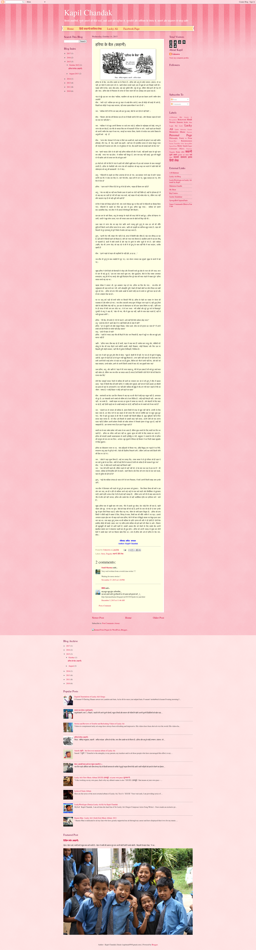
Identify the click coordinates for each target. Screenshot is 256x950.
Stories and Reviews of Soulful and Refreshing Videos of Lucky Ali (99, 723)
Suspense (189, 149)
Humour (180, 122)
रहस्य (170, 157)
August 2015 (74, 73)
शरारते (176, 157)
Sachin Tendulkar (174, 143)
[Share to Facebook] (137, 550)
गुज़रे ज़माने (173, 154)
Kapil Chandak (88, 12)
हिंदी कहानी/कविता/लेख (90, 28)
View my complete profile (179, 58)
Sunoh (185, 146)
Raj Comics (173, 193)
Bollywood (182, 119)
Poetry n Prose (185, 138)
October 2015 (74, 65)
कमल (103, 588)
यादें (191, 154)
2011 (69, 87)
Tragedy (109, 553)
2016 (69, 57)
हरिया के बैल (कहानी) (75, 68)
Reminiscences (186, 140)
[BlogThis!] (132, 550)
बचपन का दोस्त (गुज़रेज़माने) (83, 710)
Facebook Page (131, 28)
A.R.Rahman (173, 117)
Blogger (155, 944)
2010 (69, 91)
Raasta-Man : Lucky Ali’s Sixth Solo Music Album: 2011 (95, 818)
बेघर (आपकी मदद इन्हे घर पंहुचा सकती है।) (88, 764)
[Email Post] (125, 549)
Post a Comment (105, 605)
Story (103, 553)
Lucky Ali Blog (175, 176)
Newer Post (98, 617)
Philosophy (173, 138)
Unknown (176, 54)
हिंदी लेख (120, 553)
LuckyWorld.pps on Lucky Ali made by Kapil (180, 181)
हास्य (190, 157)
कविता (182, 152)
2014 (69, 78)
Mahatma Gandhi (186, 129)
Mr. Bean (172, 189)
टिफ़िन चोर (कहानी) (71, 840)
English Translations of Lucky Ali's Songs (89, 696)
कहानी (115, 553)
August (71, 666)
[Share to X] (134, 550)
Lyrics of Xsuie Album (82, 791)
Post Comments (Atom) (111, 623)
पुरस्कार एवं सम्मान (183, 155)
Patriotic (189, 132)
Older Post (158, 617)
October (72, 657)
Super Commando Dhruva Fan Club (180, 205)
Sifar (182, 143)
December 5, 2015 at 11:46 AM (113, 600)
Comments (177, 104)
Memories (173, 131)
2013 (69, 83)
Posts (175, 99)
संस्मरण (184, 157)
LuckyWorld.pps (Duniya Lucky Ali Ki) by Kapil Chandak (96, 804)
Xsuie (178, 152)
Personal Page (180, 135)
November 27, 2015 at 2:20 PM (113, 580)
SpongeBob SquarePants (178, 200)
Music (182, 131)
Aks (180, 117)
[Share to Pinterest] (139, 550)
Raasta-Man (173, 141)
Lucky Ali (112, 28)
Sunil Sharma (107, 567)
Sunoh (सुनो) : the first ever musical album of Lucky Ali (94, 750)
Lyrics (177, 129)
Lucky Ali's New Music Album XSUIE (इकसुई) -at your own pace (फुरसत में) (102, 777)
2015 (69, 61)
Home (70, 28)
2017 (69, 53)
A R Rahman (174, 172)
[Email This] (129, 550)
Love (181, 126)
